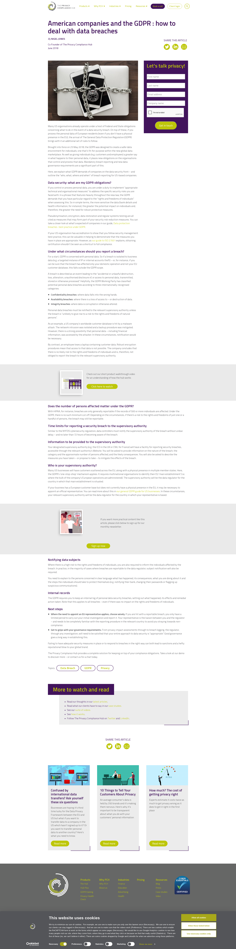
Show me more (145, 944)
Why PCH (98, 6)
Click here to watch (102, 386)
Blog (158, 883)
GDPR (87, 668)
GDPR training (86, 892)
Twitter (111, 718)
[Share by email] (184, 47)
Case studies (161, 892)
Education (122, 887)
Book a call (158, 6)
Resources (141, 6)
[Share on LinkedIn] (175, 47)
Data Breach (67, 668)
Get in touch (166, 125)
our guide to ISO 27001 (104, 240)
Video (158, 896)
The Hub (84, 883)
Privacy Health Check (87, 897)
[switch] (87, 944)
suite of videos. (83, 710)
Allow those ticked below (199, 926)
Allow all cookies (199, 918)
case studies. (115, 706)
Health (121, 896)
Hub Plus (84, 887)
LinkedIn (124, 718)
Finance (121, 883)
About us (103, 887)
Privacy (105, 668)
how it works (78, 714)
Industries (114, 6)
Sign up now (98, 546)
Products (83, 6)
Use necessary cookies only (199, 934)
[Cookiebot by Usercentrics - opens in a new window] (32, 944)
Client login (174, 6)
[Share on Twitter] (167, 47)
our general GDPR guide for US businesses (138, 491)
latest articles (100, 701)
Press (158, 887)
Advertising (123, 892)
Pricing (128, 6)
